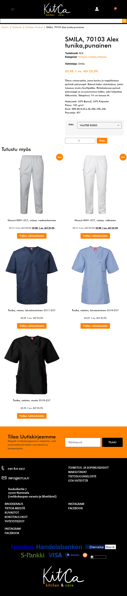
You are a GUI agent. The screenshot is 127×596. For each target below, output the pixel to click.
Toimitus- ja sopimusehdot (88, 468)
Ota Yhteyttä (78, 481)
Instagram (13, 529)
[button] (12, 9)
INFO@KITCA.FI (18, 478)
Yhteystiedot (14, 521)
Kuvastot (12, 512)
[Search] (124, 21)
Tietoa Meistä (15, 508)
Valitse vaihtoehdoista (32, 235)
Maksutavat (77, 472)
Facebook (12, 533)
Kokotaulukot (16, 517)
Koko (71, 124)
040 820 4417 (16, 468)
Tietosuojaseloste (82, 476)
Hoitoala (17, 27)
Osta (102, 140)
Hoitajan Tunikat (34, 27)
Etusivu (5, 27)
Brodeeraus (14, 504)
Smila (81, 63)
